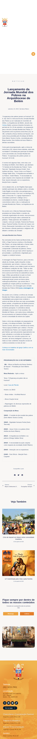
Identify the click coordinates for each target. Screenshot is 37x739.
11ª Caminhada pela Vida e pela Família (18, 579)
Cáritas (4, 125)
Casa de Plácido (13, 385)
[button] (15, 475)
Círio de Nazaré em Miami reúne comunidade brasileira (18, 538)
